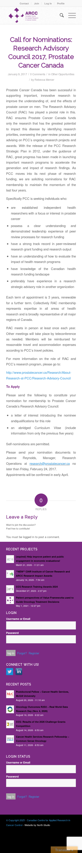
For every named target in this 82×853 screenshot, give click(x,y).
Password (12, 633)
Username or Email (18, 619)
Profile (61, 3)
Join (36, 3)
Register (34, 653)
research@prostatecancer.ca (50, 463)
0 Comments (37, 74)
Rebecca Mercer (44, 79)
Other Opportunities (62, 74)
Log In (48, 3)
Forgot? (22, 653)
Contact (24, 3)
